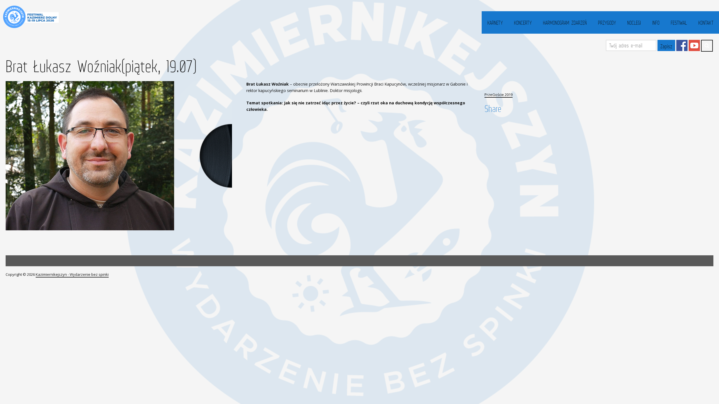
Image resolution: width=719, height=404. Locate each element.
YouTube (694, 45)
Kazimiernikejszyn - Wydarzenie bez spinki (72, 274)
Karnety (495, 22)
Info (655, 22)
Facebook (682, 45)
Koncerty (523, 22)
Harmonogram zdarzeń (565, 22)
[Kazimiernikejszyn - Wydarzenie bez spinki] (30, 17)
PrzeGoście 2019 (498, 94)
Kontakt (705, 22)
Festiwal (679, 22)
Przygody (607, 22)
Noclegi (634, 22)
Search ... (707, 46)
